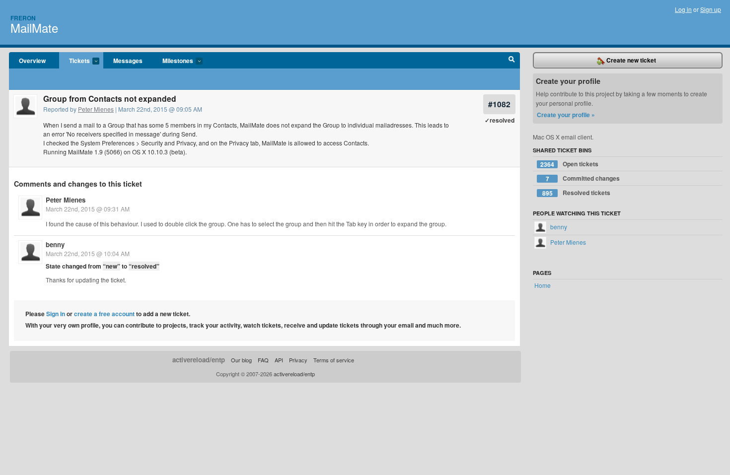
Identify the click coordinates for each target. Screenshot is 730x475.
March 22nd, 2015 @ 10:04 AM (88, 253)
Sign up (710, 9)
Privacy (298, 360)
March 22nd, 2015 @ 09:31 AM (88, 208)
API (279, 360)
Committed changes (583, 178)
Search (512, 60)
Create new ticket (630, 60)
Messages (128, 60)
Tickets (74, 61)
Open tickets (569, 164)
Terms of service (333, 360)
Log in (683, 9)
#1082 (499, 104)
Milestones (172, 61)
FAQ (263, 360)
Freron (23, 17)
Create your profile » (566, 114)
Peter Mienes (96, 109)
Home (542, 285)
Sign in (55, 313)
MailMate (34, 27)
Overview (32, 60)
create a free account (104, 313)
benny (55, 244)
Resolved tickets (576, 193)
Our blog (241, 360)
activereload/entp (198, 359)
